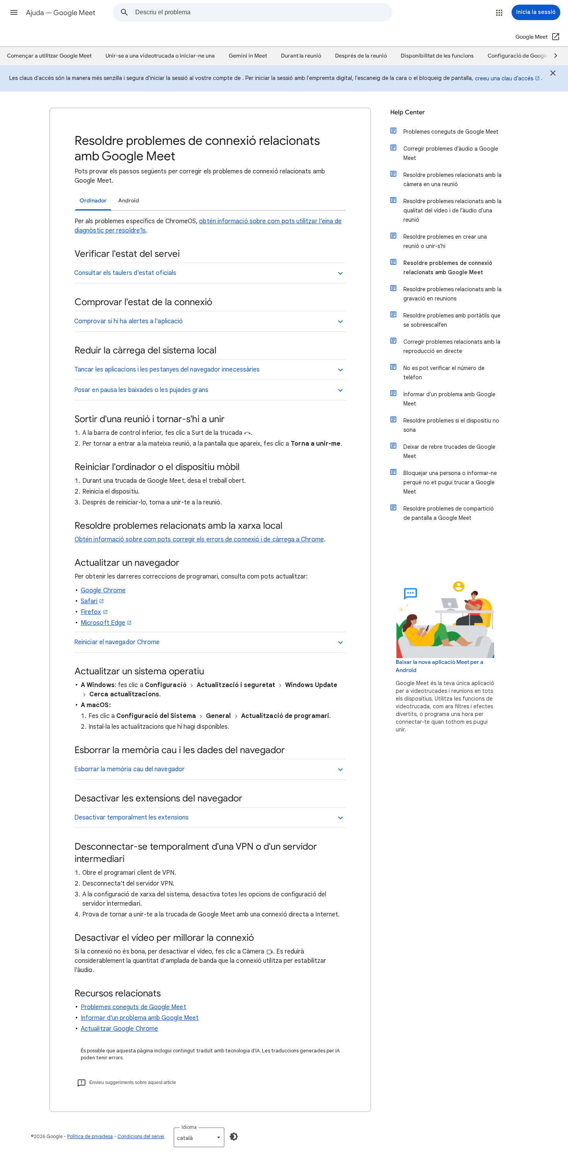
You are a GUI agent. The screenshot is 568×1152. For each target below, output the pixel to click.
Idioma (189, 1127)
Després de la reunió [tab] (361, 56)
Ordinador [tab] (93, 200)
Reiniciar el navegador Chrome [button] (117, 642)
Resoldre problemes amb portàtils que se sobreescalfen (451, 320)
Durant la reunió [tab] (301, 56)
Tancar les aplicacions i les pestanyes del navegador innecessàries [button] (167, 369)
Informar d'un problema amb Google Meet (140, 1018)
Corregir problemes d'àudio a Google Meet (450, 153)
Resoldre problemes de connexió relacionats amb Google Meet (447, 268)
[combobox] (263, 12)
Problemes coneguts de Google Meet (133, 1007)
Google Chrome (103, 590)
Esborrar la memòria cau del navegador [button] (129, 769)
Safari (89, 601)
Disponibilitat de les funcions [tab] (437, 56)
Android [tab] (128, 200)
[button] (14, 12)
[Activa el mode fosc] (233, 1136)
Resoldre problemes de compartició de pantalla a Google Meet (448, 513)
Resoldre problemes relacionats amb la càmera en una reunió (452, 179)
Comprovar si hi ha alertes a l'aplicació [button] (128, 321)
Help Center (407, 112)
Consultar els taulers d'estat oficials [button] (125, 273)
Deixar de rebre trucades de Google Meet (449, 451)
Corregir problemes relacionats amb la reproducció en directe (451, 346)
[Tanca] (553, 74)
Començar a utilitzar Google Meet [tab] (49, 56)
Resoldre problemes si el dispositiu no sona (451, 425)
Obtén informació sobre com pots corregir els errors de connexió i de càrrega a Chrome (199, 539)
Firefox (91, 612)
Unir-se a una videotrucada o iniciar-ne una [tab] (160, 56)
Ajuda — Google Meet (60, 12)
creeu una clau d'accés (504, 78)
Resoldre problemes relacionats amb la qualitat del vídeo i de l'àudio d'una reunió (452, 210)
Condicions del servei (140, 1136)
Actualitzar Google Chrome (119, 1029)
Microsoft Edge (103, 623)
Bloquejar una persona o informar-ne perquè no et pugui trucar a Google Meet (450, 482)
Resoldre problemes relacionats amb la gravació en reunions (452, 294)
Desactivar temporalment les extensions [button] (131, 817)
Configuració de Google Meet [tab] (525, 56)
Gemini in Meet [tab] (248, 56)
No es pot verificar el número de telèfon (444, 373)
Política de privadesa (90, 1136)
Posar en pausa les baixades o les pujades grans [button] (141, 390)
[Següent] (552, 56)
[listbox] (198, 1137)
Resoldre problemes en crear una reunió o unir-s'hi (445, 241)
